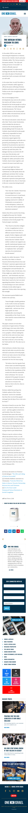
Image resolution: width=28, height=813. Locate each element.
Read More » (7, 727)
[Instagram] (14, 4)
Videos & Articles (12, 36)
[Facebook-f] (8, 4)
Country (6, 601)
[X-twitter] (11, 4)
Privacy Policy (14, 809)
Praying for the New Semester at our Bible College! (12, 718)
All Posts (11, 570)
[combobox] (14, 7)
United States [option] (8, 603)
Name (5, 583)
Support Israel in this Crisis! (10, 1)
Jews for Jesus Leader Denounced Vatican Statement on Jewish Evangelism (12, 490)
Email (5, 595)
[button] (25, 13)
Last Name (7, 589)
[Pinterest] (20, 4)
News (5, 36)
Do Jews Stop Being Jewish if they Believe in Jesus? (13, 749)
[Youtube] (17, 4)
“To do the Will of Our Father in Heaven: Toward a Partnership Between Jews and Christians (13, 483)
